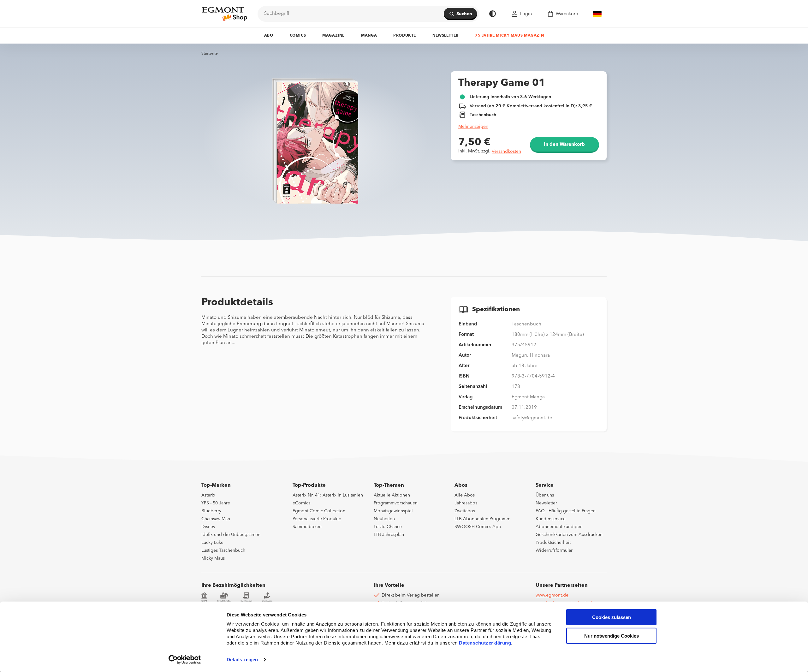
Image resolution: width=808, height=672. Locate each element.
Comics (298, 36)
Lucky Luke (212, 542)
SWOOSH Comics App (477, 527)
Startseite (209, 54)
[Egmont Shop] (224, 14)
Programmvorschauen (396, 503)
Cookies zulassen (611, 617)
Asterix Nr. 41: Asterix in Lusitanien (328, 495)
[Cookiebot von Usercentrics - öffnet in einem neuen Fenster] (184, 659)
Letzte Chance (388, 527)
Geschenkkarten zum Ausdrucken (569, 534)
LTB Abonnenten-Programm (482, 519)
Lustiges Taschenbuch (223, 550)
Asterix (208, 495)
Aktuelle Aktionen (392, 495)
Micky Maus (213, 558)
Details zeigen (242, 659)
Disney (208, 527)
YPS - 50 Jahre (215, 503)
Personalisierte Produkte (317, 519)
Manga (369, 36)
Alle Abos (464, 495)
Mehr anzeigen (473, 126)
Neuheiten (384, 519)
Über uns (545, 495)
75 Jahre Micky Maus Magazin (509, 36)
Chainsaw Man (215, 519)
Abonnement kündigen (559, 527)
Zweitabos (464, 511)
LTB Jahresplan (389, 534)
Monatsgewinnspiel (393, 511)
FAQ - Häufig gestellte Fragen (566, 511)
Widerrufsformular (554, 550)
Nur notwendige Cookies (611, 636)
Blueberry (211, 511)
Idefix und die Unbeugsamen (230, 534)
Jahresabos (465, 503)
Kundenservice (551, 519)
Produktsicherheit (553, 542)
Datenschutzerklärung (485, 642)
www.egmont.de (552, 595)
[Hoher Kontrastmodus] (492, 13)
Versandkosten (506, 151)
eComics (301, 503)
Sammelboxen (307, 527)
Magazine (333, 36)
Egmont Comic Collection (319, 511)
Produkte (404, 36)
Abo (268, 36)
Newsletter (445, 36)
